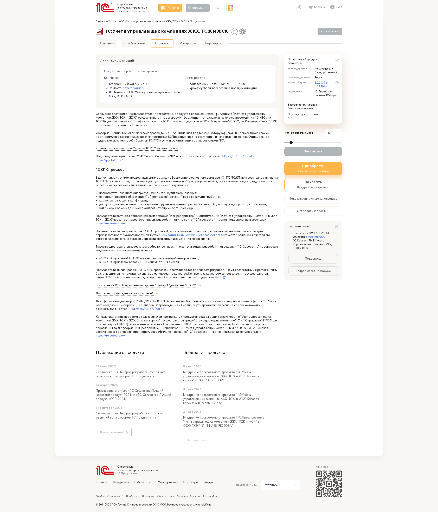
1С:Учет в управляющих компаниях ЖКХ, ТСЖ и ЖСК (154, 21)
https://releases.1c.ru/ (110, 223)
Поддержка (313, 258)
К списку (332, 31)
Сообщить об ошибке (188, 496)
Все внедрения (197, 440)
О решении (107, 43)
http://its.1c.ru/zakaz (149, 309)
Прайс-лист (132, 496)
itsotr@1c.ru (223, 277)
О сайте (100, 496)
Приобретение (134, 43)
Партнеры (190, 482)
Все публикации (111, 432)
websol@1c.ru (203, 504)
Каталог (113, 21)
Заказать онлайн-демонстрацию (313, 198)
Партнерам (213, 43)
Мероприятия (168, 482)
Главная (101, 21)
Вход (339, 7)
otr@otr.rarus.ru (134, 88)
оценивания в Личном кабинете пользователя (191, 235)
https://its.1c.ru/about (237, 156)
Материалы (187, 43)
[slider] (291, 142)
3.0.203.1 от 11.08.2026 (321, 84)
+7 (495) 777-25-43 (136, 84)
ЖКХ (290, 118)
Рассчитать (313, 151)
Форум (208, 482)
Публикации (143, 482)
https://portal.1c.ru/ (109, 160)
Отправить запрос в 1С (313, 211)
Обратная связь (165, 496)
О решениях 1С (115, 496)
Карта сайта (210, 496)
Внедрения (121, 482)
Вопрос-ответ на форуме (313, 271)
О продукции (197, 8)
